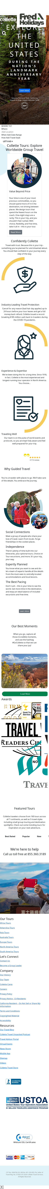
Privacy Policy (6, 994)
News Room (5, 1048)
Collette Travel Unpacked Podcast (15, 1034)
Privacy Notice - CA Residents (13, 998)
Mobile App (5, 1053)
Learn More (24, 90)
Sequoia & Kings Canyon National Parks (24, 100)
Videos (3, 1063)
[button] (24, 1137)
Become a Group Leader (11, 965)
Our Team (4, 979)
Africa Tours (5, 923)
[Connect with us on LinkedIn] (24, 915)
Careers (3, 989)
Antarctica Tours (7, 927)
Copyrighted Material (9, 1015)
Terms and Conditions (10, 1011)
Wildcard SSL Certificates (24, 1142)
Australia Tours (7, 937)
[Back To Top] (1, 1187)
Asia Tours (4, 932)
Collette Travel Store (9, 1067)
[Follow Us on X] (22, 915)
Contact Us (5, 961)
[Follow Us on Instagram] (19, 915)
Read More (16, 229)
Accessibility (5, 1020)
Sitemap (3, 1058)
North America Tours (9, 947)
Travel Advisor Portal (9, 1039)
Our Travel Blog (7, 1029)
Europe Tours (6, 942)
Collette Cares (6, 984)
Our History (5, 975)
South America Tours (9, 951)
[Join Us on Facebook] (17, 915)
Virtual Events (6, 1044)
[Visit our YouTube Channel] (29, 915)
